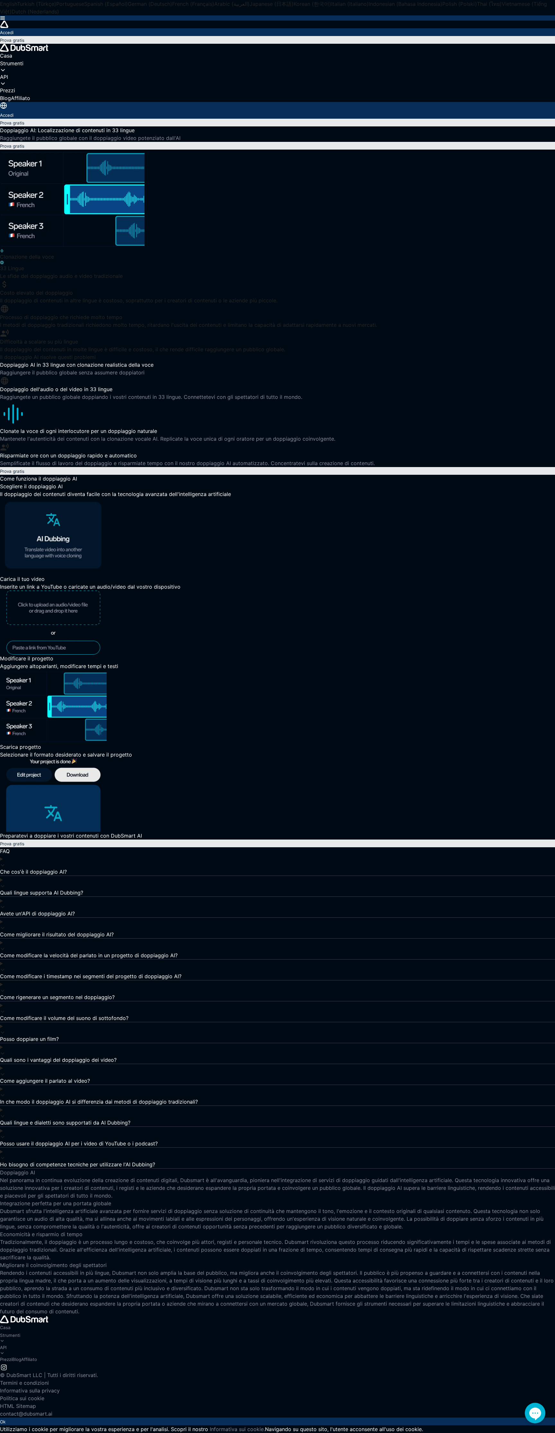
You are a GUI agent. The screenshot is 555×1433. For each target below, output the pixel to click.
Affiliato (29, 1359)
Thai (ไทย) (489, 4)
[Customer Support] (535, 1413)
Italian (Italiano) (350, 4)
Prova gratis (12, 40)
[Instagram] (4, 1367)
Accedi (6, 32)
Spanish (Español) (106, 4)
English (8, 4)
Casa (5, 1327)
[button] (277, 18)
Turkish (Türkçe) (36, 4)
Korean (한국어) (312, 4)
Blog (16, 1359)
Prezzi (6, 1359)
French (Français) (193, 4)
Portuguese (70, 4)
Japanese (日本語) (272, 4)
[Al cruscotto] (277, 24)
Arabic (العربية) (232, 4)
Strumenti (10, 1335)
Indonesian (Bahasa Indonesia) (405, 4)
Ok (2, 1421)
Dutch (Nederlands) (35, 11)
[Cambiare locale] (3, 105)
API (3, 1347)
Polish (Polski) (459, 4)
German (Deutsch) (150, 4)
